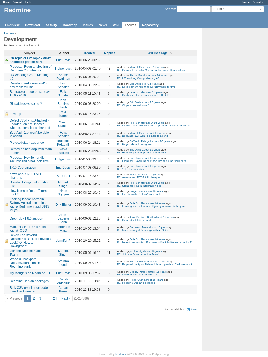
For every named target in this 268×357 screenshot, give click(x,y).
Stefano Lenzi (63, 263)
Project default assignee (27, 143)
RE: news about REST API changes (138, 177)
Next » (65, 298)
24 (55, 298)
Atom (194, 309)
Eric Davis (63, 60)
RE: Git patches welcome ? (133, 105)
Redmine (121, 354)
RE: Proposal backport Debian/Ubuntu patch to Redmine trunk (154, 264)
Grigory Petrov (138, 271)
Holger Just (63, 68)
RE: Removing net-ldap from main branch (142, 152)
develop (15, 114)
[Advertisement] (228, 110)
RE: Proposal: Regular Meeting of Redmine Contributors (151, 69)
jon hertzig (136, 251)
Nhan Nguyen (63, 192)
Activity (51, 25)
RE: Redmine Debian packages (136, 282)
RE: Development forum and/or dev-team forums (146, 86)
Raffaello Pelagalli (63, 142)
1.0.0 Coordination (23, 167)
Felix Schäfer (63, 85)
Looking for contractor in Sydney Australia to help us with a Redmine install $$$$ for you (29, 204)
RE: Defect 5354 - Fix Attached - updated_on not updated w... (154, 125)
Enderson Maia (63, 228)
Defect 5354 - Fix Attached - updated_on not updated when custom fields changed (30, 124)
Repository (150, 25)
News (103, 25)
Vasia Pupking (63, 151)
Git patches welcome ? (26, 104)
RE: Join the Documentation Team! (138, 254)
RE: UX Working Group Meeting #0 (138, 78)
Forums (130, 25)
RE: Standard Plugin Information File (139, 185)
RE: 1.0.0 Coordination (131, 169)
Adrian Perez (63, 289)
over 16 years (155, 67)
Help (28, 2)
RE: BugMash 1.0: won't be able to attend (142, 135)
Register (258, 2)
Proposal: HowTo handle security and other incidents (29, 159)
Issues (88, 25)
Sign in (246, 2)
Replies (109, 53)
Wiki (116, 25)
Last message (157, 53)
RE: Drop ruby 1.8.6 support (134, 219)
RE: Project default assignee (134, 144)
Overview (12, 25)
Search (170, 9)
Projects (18, 2)
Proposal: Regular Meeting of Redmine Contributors (30, 68)
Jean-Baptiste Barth (63, 103)
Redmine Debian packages (29, 281)
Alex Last (63, 176)
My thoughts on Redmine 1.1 (30, 273)
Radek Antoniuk (63, 281)
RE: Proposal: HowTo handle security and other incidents (151, 160)
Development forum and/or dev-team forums (29, 85)
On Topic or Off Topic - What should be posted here (30, 60)
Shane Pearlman (63, 76)
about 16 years (151, 102)
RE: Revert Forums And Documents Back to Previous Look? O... (155, 242)
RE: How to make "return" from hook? (139, 194)
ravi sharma (63, 114)
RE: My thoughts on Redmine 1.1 (137, 274)
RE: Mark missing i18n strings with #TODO (142, 230)
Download (32, 25)
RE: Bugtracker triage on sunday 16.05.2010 (144, 95)
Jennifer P (63, 241)
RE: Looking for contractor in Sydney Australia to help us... (152, 206)
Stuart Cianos (63, 124)
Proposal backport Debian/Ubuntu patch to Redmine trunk (26, 262)
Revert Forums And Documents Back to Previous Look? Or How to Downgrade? (30, 240)
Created (89, 53)
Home (6, 2)
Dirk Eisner (63, 204)
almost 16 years (153, 191)
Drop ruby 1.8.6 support (26, 218)
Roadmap (70, 25)
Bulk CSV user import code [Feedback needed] (29, 289)
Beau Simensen (139, 261)
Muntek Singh (138, 67)
